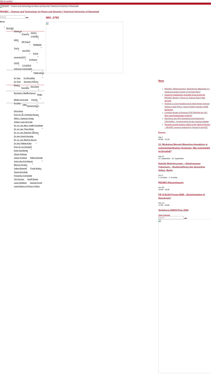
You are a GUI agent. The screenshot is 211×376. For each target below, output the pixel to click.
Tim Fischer (19, 179)
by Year (17, 78)
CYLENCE (26, 66)
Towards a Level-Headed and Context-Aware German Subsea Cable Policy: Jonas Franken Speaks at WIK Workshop (187, 107)
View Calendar (164, 215)
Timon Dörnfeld (20, 172)
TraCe (16, 48)
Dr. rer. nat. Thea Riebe (24, 129)
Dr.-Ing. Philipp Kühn (23, 143)
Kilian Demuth (36, 158)
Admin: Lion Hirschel (23, 122)
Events (34, 100)
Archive (17, 103)
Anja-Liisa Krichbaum (23, 161)
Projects (25, 34)
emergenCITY (20, 57)
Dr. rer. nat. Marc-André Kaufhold (28, 126)
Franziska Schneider (23, 176)
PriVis (35, 54)
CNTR (16, 63)
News (39, 95)
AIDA (16, 40)
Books (17, 85)
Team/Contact (33, 106)
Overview (35, 87)
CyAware (33, 60)
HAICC (34, 33)
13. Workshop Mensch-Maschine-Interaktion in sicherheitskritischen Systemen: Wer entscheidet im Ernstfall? (184, 147)
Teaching (25, 88)
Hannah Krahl (36, 183)
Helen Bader (32, 179)
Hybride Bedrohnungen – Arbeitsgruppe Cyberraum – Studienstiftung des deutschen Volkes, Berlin (181, 167)
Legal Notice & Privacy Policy (27, 186)
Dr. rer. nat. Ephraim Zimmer (26, 133)
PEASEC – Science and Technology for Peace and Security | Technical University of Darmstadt (49, 11)
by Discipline (29, 78)
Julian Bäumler (20, 168)
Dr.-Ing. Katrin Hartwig (23, 136)
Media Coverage (21, 100)
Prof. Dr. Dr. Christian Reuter (26, 115)
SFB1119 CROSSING (23, 69)
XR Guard (26, 42)
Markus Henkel (20, 165)
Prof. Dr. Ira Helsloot (23, 147)
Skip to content (6, 1)
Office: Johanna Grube (24, 118)
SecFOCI (26, 51)
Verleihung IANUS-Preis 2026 (173, 210)
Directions (18, 111)
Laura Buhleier (20, 183)
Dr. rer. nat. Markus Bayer (25, 140)
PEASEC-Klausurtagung (171, 182)
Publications (39, 73)
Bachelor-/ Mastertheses (25, 93)
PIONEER (37, 45)
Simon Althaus (20, 154)
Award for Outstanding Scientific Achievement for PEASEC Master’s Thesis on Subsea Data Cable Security (185, 98)
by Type (17, 82)
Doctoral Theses (31, 82)
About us (18, 31)
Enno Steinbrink (21, 151)
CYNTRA (35, 37)
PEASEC (10, 28)
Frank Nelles (35, 168)
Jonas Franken (20, 158)
